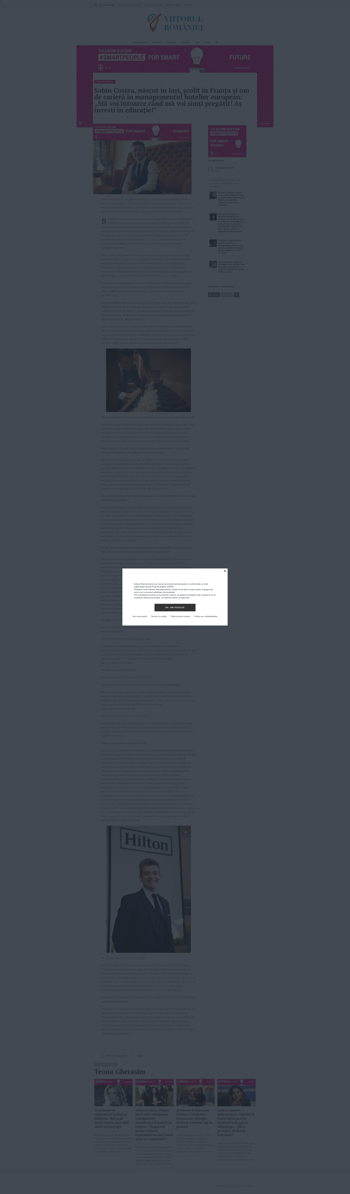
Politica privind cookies (180, 616)
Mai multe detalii (140, 616)
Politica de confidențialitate (205, 616)
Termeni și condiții (158, 616)
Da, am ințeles (175, 608)
